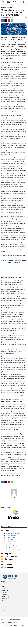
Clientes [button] (8, 564)
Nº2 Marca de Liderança (11, 535)
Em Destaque (4, 7)
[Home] (14, 586)
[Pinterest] (9, 20)
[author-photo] (14, 495)
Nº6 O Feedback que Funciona (12, 543)
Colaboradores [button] (11, 556)
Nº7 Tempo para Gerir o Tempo (13, 545)
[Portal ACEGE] (14, 2)
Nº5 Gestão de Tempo (10, 541)
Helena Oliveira (6, 17)
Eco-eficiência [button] (10, 567)
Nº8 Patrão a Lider (10, 547)
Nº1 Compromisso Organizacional (13, 533)
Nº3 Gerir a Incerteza (10, 537)
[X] (5, 20)
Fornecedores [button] (10, 562)
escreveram (7, 280)
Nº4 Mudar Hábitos (10, 539)
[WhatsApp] (12, 20)
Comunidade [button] (10, 559)
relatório (10, 120)
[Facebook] (2, 20)
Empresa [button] (8, 553)
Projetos (8, 7)
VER (11, 7)
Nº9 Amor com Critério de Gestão (13, 549)
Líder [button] (7, 530)
